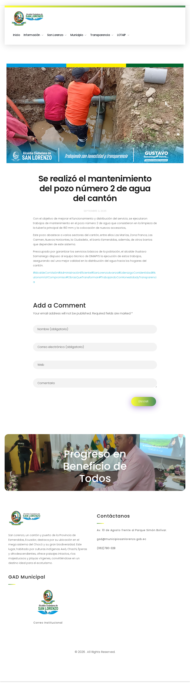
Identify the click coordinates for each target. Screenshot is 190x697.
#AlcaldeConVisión (45, 273)
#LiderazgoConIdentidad (135, 273)
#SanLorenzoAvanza (104, 273)
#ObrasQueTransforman (82, 277)
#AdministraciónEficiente (74, 273)
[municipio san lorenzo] (28, 18)
